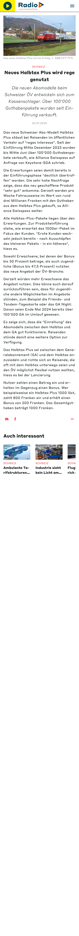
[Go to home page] (31, 6)
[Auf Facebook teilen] (15, 419)
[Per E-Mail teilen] (6, 419)
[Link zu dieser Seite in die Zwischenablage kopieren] (72, 419)
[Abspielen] (7, 6)
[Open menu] (72, 6)
